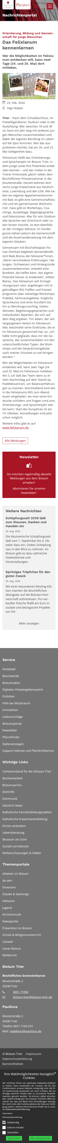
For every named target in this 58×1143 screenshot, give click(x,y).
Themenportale (15, 864)
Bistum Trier (13, 967)
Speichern (14, 1138)
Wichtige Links (15, 762)
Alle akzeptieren (40, 1138)
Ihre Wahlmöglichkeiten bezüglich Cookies (29, 1076)
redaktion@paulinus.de (25, 1031)
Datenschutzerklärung (18, 1109)
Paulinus (10, 1007)
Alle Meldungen (15, 441)
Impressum (7, 1113)
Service (8, 660)
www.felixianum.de (15, 427)
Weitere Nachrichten (24, 511)
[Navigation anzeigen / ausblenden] (50, 6)
